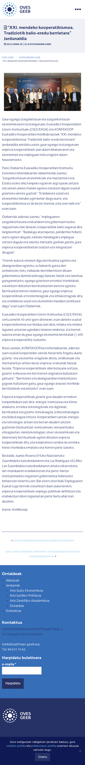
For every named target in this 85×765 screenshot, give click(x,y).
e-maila (9, 664)
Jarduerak (13, 585)
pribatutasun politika (43, 745)
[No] (80, 751)
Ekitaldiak (17, 606)
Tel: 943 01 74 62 (14, 649)
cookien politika (16, 745)
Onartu (42, 756)
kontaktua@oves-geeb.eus (21, 644)
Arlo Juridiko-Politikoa (25, 595)
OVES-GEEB (7, 58)
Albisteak (12, 580)
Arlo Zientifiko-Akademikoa (29, 601)
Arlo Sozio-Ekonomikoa (26, 590)
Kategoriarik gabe (39, 44)
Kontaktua (13, 611)
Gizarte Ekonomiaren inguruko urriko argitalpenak (43, 541)
